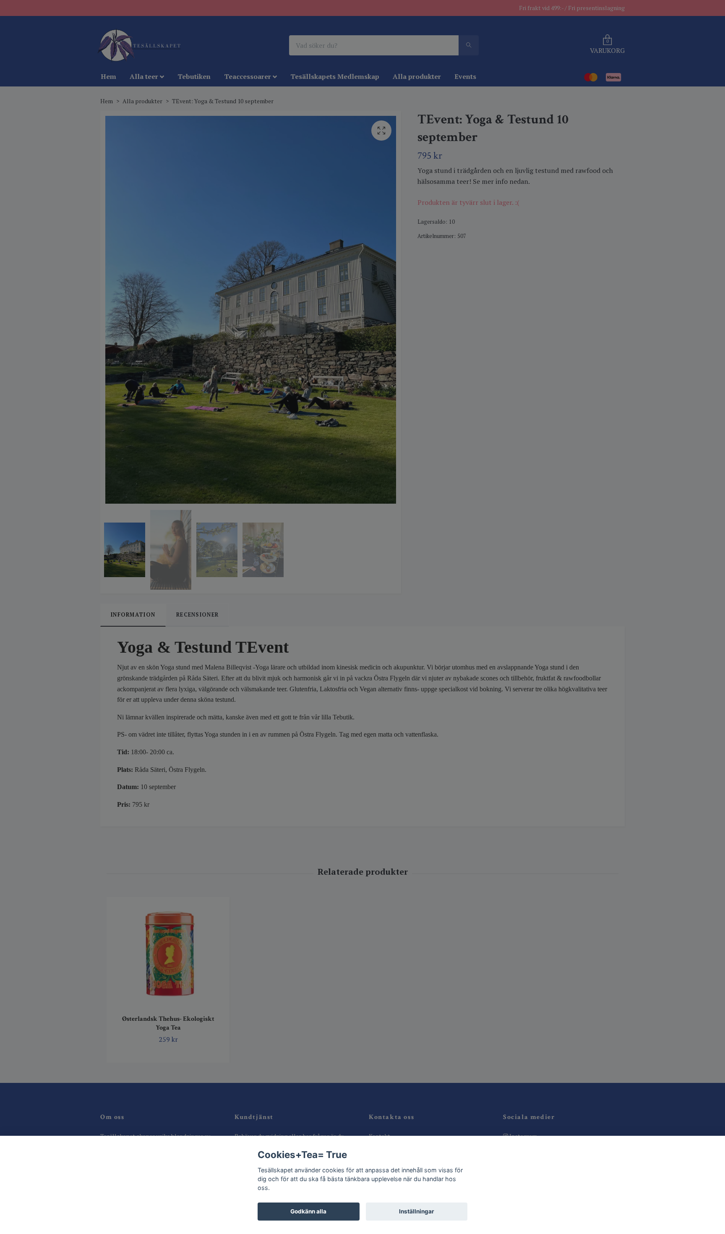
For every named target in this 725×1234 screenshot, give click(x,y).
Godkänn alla (308, 1211)
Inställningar (416, 1211)
